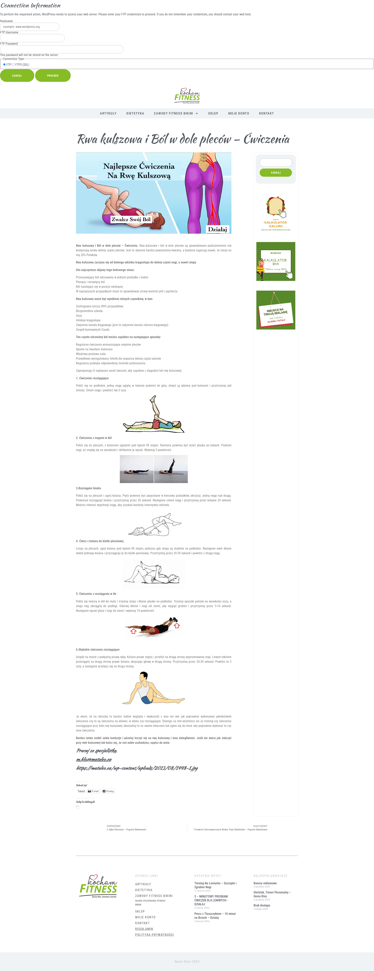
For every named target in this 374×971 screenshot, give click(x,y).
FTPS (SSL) (22, 64)
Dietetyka (135, 113)
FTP (8, 64)
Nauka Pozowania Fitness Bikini (150, 902)
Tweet (81, 791)
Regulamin (144, 929)
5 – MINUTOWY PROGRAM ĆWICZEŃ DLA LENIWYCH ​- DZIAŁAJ (211, 900)
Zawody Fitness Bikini (173, 113)
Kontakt (266, 113)
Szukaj (276, 172)
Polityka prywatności (154, 935)
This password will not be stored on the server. (29, 49)
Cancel (17, 75)
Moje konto (238, 113)
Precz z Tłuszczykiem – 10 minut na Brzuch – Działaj (215, 915)
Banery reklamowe (265, 883)
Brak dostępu (262, 905)
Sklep (213, 113)
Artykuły (108, 113)
